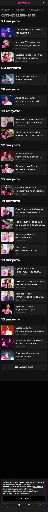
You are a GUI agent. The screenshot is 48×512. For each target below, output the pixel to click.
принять (24, 499)
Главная (5, 9)
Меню (8, 507)
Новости (18, 508)
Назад (39, 508)
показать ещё (24, 367)
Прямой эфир (29, 508)
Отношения (36, 9)
